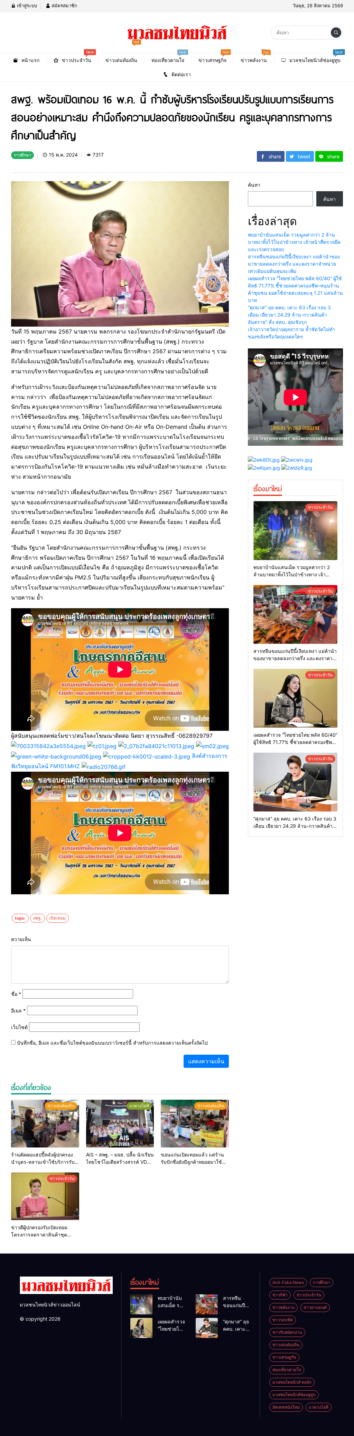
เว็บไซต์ (19, 1027)
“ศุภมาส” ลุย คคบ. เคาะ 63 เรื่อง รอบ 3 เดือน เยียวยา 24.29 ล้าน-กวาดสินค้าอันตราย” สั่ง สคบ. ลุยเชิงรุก (289, 314)
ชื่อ (16, 994)
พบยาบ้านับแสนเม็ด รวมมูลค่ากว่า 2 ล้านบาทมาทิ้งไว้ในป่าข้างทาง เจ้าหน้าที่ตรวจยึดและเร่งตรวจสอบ (294, 242)
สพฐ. (37, 918)
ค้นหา (254, 185)
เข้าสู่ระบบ (26, 5)
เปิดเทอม (57, 918)
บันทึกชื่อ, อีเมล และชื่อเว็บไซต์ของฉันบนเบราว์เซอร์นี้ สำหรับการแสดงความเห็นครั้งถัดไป (112, 1043)
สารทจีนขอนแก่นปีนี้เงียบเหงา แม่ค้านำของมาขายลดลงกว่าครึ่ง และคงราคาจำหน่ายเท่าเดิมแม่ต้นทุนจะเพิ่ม (294, 264)
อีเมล (18, 1010)
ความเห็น (21, 939)
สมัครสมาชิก (63, 5)
